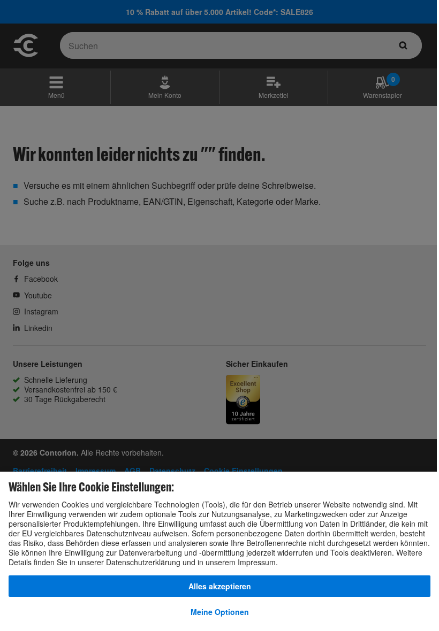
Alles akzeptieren (219, 586)
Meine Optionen (220, 611)
